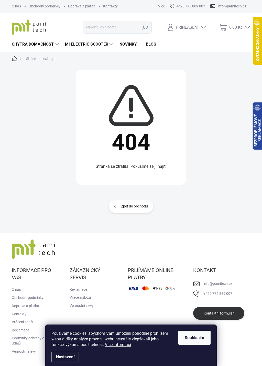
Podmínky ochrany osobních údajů (34, 340)
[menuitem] (36, 44)
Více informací (118, 344)
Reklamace (20, 330)
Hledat (145, 27)
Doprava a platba (81, 6)
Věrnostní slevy (24, 351)
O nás (16, 6)
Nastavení (65, 356)
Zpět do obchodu (134, 206)
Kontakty (110, 6)
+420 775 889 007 (217, 293)
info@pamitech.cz (217, 283)
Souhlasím (194, 337)
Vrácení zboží (22, 322)
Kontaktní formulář (219, 313)
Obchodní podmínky (44, 6)
